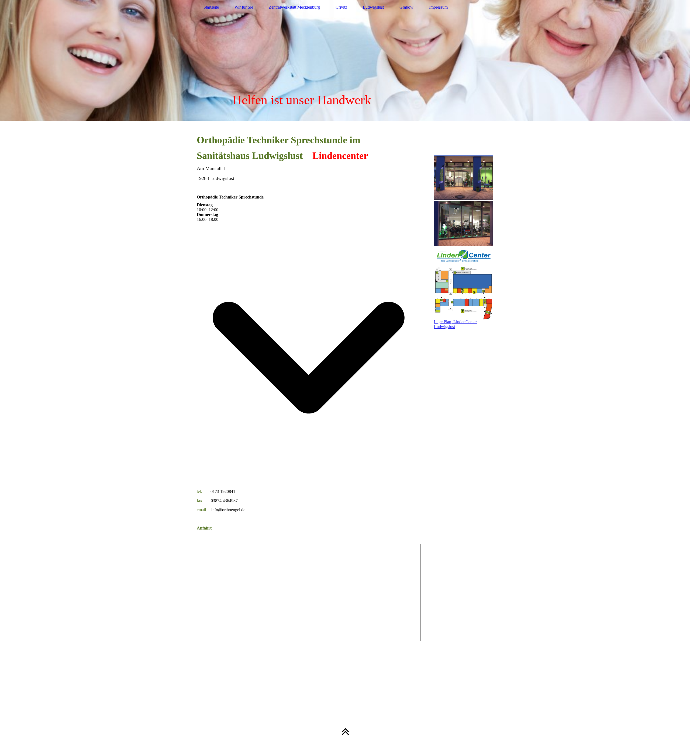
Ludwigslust (373, 7)
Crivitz (341, 7)
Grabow (406, 7)
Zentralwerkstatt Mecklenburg (294, 7)
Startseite (211, 7)
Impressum (438, 7)
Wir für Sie (243, 7)
